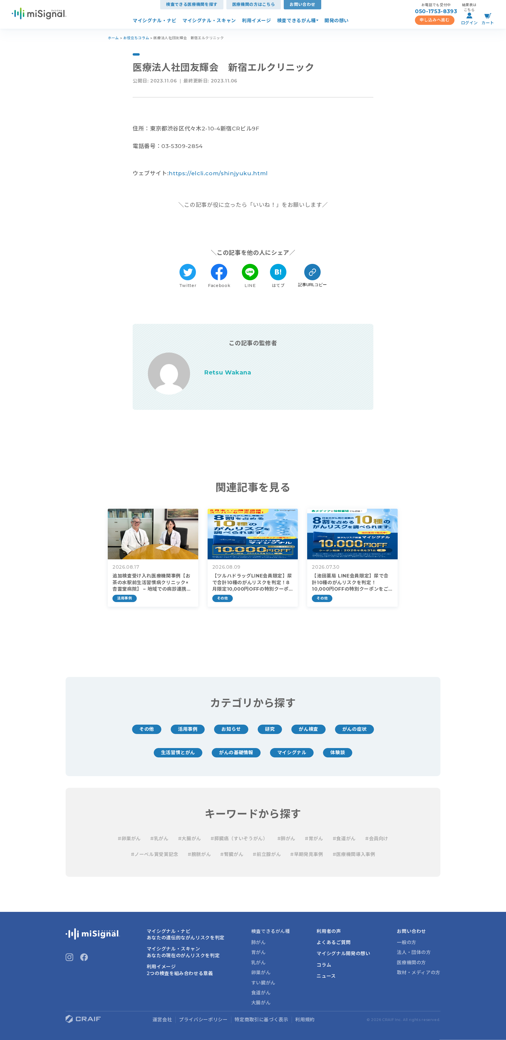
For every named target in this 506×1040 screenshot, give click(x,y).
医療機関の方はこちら (253, 4)
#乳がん (159, 838)
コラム (324, 965)
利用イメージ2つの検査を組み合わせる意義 (180, 970)
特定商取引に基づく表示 (261, 1019)
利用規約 (305, 1019)
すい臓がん (263, 983)
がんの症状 (354, 729)
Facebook (219, 285)
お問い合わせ (302, 4)
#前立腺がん (267, 854)
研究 (270, 729)
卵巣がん (261, 972)
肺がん (258, 942)
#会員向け (376, 838)
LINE (250, 285)
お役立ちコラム (136, 38)
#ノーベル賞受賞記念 (154, 854)
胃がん (258, 952)
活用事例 (188, 729)
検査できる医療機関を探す (192, 4)
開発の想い (336, 20)
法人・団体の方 (414, 952)
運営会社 (162, 1019)
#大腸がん (189, 838)
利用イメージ (256, 20)
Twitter (187, 285)
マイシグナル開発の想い (343, 953)
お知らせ (231, 729)
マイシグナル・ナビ (155, 20)
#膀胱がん (199, 854)
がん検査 (308, 729)
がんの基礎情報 (236, 752)
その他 (146, 729)
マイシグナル (292, 752)
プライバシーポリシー (203, 1019)
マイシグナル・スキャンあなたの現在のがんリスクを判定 (183, 952)
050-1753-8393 (436, 11)
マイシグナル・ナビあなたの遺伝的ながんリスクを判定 (186, 935)
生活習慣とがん (178, 752)
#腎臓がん (231, 854)
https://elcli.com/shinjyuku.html (218, 173)
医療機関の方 (411, 962)
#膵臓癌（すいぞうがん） (239, 838)
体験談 (337, 752)
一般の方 (406, 942)
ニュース (326, 976)
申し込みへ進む (434, 20)
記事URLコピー (312, 284)
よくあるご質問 (334, 942)
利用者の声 (329, 931)
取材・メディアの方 (418, 972)
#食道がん (344, 838)
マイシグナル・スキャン (209, 20)
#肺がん (286, 838)
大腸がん (261, 1002)
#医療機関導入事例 (354, 854)
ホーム (113, 38)
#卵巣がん (129, 838)
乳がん (258, 962)
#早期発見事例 (306, 854)
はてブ (278, 285)
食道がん (261, 993)
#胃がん (314, 838)
